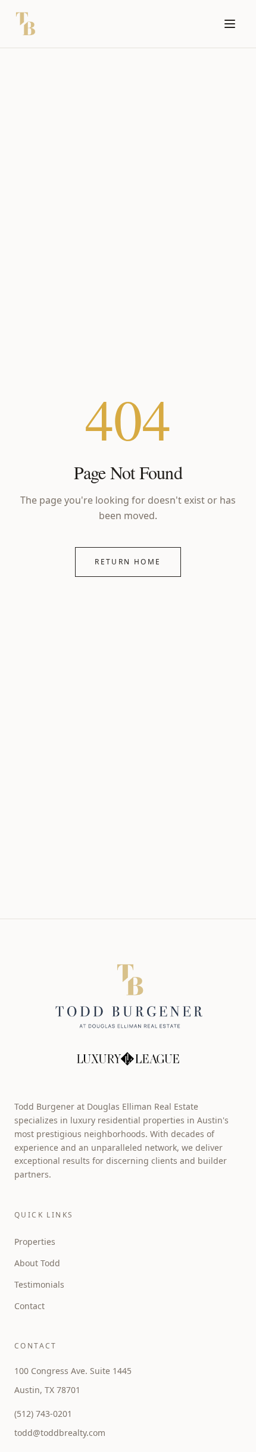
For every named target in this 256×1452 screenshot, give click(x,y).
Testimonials (39, 1284)
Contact (29, 1306)
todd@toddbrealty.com (59, 1432)
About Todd (37, 1263)
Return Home (128, 562)
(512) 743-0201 (43, 1413)
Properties (34, 1241)
